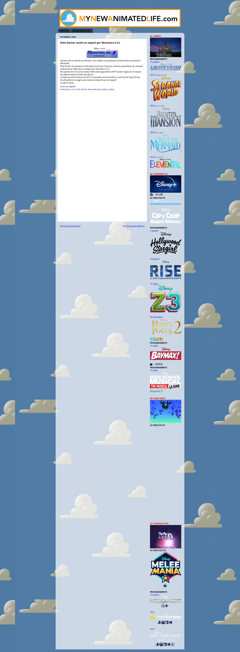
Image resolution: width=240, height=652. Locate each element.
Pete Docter (82, 89)
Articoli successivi (70, 226)
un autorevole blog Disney (127, 77)
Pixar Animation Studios (98, 89)
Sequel (111, 89)
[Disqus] (102, 123)
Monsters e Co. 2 (69, 89)
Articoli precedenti (133, 226)
